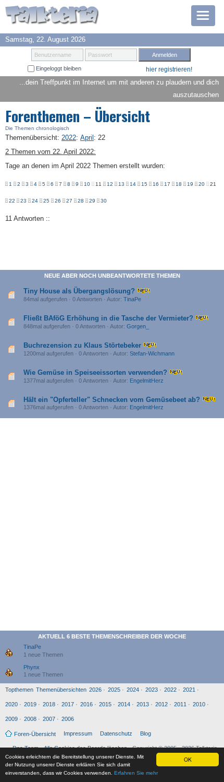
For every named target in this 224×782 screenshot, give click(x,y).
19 (190, 184)
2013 (142, 704)
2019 (30, 704)
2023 (151, 689)
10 (87, 184)
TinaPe (132, 299)
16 (156, 184)
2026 (95, 689)
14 (133, 184)
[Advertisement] (112, 526)
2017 (67, 704)
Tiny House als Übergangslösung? (79, 291)
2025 (114, 689)
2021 (189, 689)
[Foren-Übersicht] (52, 16)
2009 (11, 719)
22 (12, 201)
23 (23, 201)
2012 (161, 704)
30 (104, 201)
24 (35, 201)
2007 (49, 719)
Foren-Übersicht (35, 734)
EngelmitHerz (147, 380)
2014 (124, 704)
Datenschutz (116, 733)
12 (110, 184)
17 (167, 184)
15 (144, 184)
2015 (105, 704)
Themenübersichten (61, 689)
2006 (67, 719)
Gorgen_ (138, 326)
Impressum (78, 733)
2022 (170, 689)
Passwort (100, 55)
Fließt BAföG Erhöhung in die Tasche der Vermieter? (108, 318)
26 (58, 201)
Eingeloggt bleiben (57, 68)
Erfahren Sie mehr (136, 773)
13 (121, 184)
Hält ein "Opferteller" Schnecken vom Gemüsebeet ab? (111, 400)
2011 (180, 704)
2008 (30, 719)
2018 (49, 704)
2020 (11, 704)
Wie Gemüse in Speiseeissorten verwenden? (95, 372)
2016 (86, 704)
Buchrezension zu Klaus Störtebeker (82, 345)
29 (92, 201)
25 (46, 201)
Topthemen (19, 689)
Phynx (31, 667)
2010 (199, 704)
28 (81, 201)
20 (201, 184)
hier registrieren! (169, 69)
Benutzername (52, 55)
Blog (145, 733)
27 (69, 201)
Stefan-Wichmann (152, 353)
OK (188, 759)
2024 (133, 689)
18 (179, 184)
